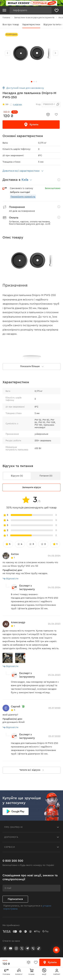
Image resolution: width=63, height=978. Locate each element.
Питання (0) (45, 476)
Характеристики (31, 24)
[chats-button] (56, 950)
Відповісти (12, 578)
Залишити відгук (31, 487)
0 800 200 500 (13, 860)
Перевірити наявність (23, 197)
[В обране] (56, 114)
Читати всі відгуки (29, 770)
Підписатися (15, 899)
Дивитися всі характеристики (21, 170)
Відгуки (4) (17, 476)
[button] (55, 53)
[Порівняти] (48, 114)
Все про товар (11, 24)
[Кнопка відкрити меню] (4, 10)
